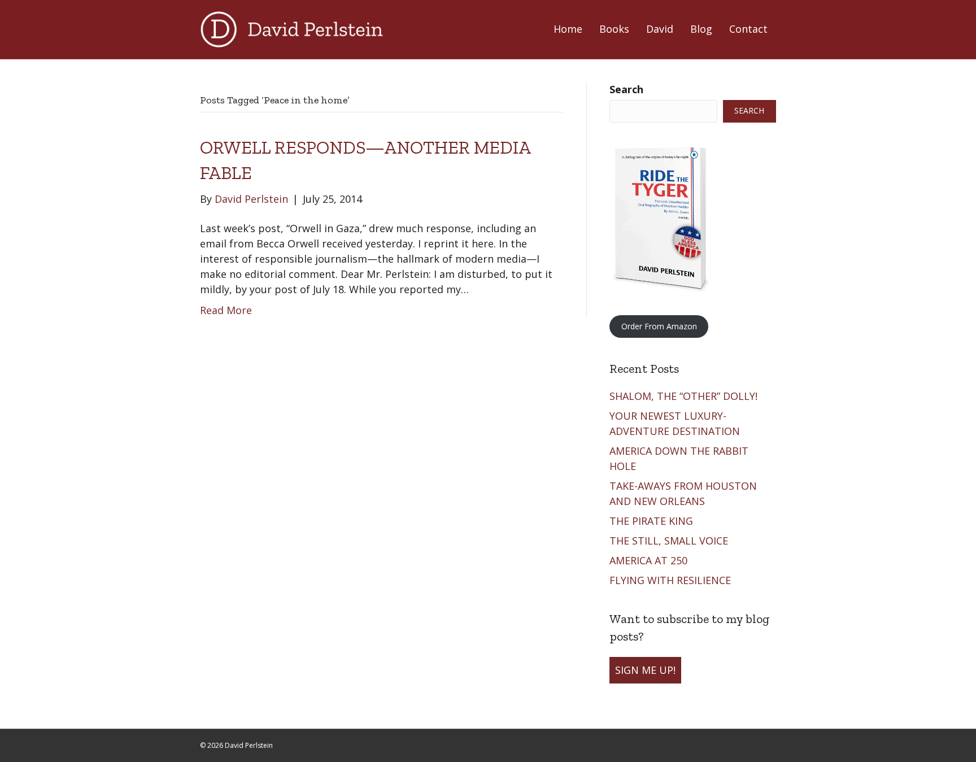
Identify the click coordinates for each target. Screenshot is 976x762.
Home (568, 29)
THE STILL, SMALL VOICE (670, 540)
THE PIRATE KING (652, 521)
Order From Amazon (659, 326)
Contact (748, 29)
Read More (226, 310)
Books (614, 29)
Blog (701, 29)
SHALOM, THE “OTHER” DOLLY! (684, 396)
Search (626, 89)
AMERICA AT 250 (649, 560)
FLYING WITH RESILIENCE (671, 580)
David (659, 29)
